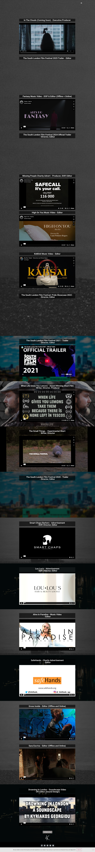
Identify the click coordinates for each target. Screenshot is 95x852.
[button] (81, 3)
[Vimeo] (47, 845)
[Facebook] (45, 845)
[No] (93, 849)
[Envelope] (53, 845)
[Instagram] (42, 845)
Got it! (79, 849)
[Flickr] (50, 845)
